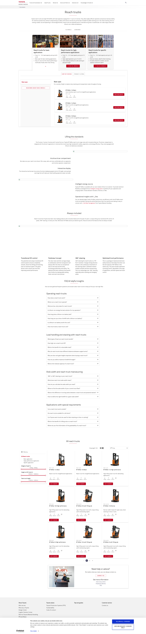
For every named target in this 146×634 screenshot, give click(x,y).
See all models (74, 66)
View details (33, 631)
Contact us (100, 575)
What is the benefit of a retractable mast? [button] (59, 347)
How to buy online (100, 582)
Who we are (22, 605)
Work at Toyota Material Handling (28, 614)
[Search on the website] (125, 2)
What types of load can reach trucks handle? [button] (60, 339)
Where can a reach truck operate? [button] (57, 302)
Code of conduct (51, 610)
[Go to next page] (92, 560)
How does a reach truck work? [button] (56, 298)
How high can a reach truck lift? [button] (57, 343)
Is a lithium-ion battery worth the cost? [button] (59, 322)
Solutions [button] (74, 3)
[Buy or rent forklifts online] (23, 3)
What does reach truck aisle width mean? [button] (59, 380)
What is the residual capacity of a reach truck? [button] (61, 364)
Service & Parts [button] (64, 3)
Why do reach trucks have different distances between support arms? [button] (68, 351)
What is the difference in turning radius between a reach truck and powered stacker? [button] (72, 392)
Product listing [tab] (79, 74)
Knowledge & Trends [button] (86, 3)
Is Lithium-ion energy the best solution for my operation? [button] (64, 310)
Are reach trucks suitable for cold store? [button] (59, 413)
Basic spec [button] (25, 82)
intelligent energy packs (96, 188)
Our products (22, 7)
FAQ (101, 585)
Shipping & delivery (101, 583)
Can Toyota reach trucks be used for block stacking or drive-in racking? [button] (68, 417)
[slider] (21, 469)
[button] (101, 448)
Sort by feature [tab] (67, 74)
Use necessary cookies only (123, 626)
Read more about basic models (35, 88)
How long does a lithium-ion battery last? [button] (59, 314)
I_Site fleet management (88, 203)
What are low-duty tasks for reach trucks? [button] (60, 306)
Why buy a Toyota (24, 608)
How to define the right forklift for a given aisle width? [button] (63, 397)
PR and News (22, 617)
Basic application (28, 459)
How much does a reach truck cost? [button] (58, 326)
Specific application (29, 462)
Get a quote (54, 483)
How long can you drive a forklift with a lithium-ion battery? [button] (65, 318)
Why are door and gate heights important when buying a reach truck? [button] (68, 355)
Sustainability (50, 608)
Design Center (23, 610)
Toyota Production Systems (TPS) (56, 605)
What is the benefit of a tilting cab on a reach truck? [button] (62, 421)
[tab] (73, 298)
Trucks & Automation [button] (35, 3)
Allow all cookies (123, 621)
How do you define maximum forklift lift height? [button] (61, 359)
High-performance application (31, 461)
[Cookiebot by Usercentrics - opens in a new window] (20, 631)
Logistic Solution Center (25, 612)
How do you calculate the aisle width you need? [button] (61, 384)
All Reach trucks (25, 456)
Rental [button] (54, 3)
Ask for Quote (119, 94)
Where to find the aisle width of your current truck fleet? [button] (64, 388)
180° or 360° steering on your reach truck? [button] (60, 376)
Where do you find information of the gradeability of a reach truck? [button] (67, 425)
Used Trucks (47, 3)
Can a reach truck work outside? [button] (57, 409)
